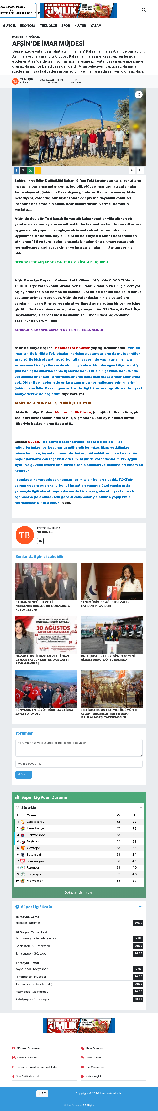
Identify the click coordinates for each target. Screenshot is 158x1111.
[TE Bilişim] (24, 535)
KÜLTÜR (80, 26)
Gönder (23, 774)
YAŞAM (96, 26)
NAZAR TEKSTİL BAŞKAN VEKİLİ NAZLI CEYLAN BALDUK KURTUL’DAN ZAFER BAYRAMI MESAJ (43, 660)
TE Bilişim (45, 532)
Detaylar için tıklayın (79, 892)
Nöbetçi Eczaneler (28, 1048)
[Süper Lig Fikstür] (141, 907)
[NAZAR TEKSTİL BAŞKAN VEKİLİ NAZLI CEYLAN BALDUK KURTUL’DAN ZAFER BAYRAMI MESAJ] (46, 635)
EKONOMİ (28, 26)
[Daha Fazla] (38, 170)
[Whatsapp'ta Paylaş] (30, 170)
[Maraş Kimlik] (78, 10)
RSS (44, 1093)
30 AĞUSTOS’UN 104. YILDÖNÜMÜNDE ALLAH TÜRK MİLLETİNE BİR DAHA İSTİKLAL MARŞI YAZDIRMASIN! (109, 714)
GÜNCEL (9, 26)
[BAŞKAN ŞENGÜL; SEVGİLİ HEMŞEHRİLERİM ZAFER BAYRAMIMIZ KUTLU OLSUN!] (46, 581)
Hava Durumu (94, 1048)
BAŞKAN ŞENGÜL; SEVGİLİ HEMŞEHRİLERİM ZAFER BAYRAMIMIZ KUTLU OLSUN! (42, 606)
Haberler (18, 36)
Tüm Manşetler (94, 1067)
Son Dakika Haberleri (29, 1076)
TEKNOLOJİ (48, 26)
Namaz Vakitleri (27, 1057)
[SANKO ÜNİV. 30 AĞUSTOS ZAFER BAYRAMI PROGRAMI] (112, 581)
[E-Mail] (40, 541)
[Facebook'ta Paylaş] (16, 170)
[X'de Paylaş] (23, 170)
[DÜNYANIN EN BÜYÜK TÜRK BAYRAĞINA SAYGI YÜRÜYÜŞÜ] (46, 688)
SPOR (65, 26)
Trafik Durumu (93, 1057)
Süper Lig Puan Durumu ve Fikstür (37, 1067)
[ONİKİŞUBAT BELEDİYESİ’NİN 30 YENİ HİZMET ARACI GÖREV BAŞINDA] (112, 635)
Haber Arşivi (93, 1076)
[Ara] (144, 10)
